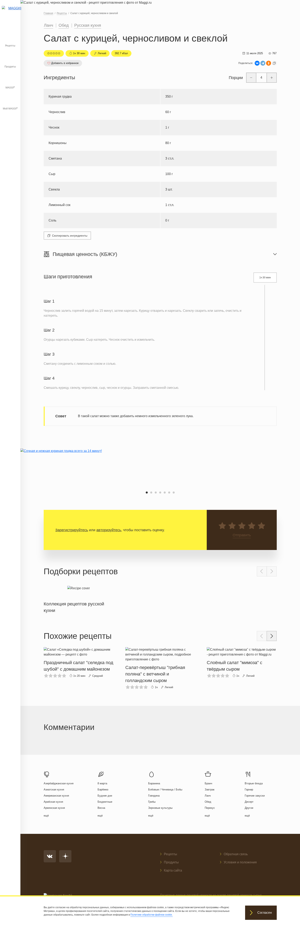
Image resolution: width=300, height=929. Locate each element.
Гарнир (249, 789)
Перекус (210, 807)
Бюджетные (105, 801)
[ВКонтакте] (257, 63)
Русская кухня (87, 25)
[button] (147, 492)
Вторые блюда (254, 783)
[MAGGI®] (10, 13)
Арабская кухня (53, 801)
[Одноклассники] (268, 63)
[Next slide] (272, 571)
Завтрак (209, 789)
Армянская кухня (54, 807)
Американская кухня (56, 795)
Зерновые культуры (160, 807)
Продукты (10, 66)
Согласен (264, 913)
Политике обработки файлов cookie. (151, 914)
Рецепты (10, 45)
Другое (249, 807)
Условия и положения (240, 862)
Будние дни (105, 795)
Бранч (208, 783)
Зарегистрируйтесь (71, 530)
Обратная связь (236, 854)
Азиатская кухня (54, 789)
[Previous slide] (262, 571)
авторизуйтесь (108, 530)
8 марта (102, 783)
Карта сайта (173, 870)
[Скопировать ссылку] (274, 63)
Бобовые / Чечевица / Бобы (165, 789)
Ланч (48, 25)
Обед (64, 25)
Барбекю (103, 789)
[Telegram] (262, 63)
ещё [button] (46, 815)
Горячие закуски (255, 795)
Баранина (154, 783)
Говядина (154, 795)
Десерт (249, 801)
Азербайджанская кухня (58, 783)
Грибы (152, 801)
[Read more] (79, 599)
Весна (101, 807)
